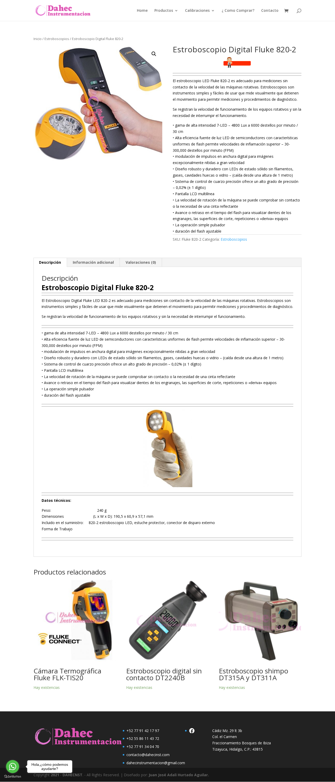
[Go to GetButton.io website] (12, 776)
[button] (154, 54)
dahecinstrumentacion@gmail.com (155, 762)
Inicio (38, 38)
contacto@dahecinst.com (148, 754)
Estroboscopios (56, 38)
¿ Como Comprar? (238, 11)
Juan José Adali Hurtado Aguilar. (179, 774)
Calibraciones (197, 11)
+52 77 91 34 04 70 (142, 746)
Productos (163, 11)
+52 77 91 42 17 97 (142, 730)
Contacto (269, 11)
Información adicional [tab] (93, 262)
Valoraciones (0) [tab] (141, 262)
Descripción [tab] (50, 262)
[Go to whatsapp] (12, 766)
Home (142, 11)
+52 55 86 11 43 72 (142, 738)
